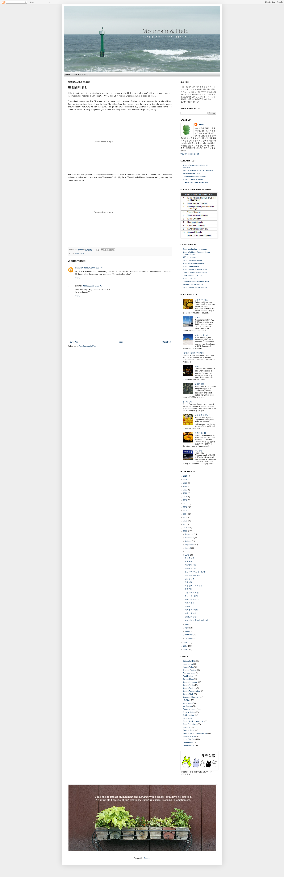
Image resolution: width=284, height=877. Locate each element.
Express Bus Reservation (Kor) (195, 272)
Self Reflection (188, 715)
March (188, 631)
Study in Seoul (188, 730)
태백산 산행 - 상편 (202, 335)
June (187, 555)
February (189, 635)
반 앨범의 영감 (190, 617)
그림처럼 (188, 582)
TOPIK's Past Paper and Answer (195, 182)
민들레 (187, 606)
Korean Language (190, 682)
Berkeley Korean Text (191, 173)
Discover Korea (80, 74)
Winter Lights (188, 742)
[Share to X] (107, 249)
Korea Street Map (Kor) (192, 266)
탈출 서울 (188, 561)
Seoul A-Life (187, 718)
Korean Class (188, 679)
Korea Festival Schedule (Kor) (195, 269)
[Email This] (102, 249)
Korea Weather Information (193, 263)
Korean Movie (188, 685)
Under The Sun (189, 739)
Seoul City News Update (192, 260)
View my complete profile (190, 154)
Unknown (79, 268)
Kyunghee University (191, 697)
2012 (185, 521)
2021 (185, 490)
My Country (187, 706)
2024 (185, 479)
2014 (185, 514)
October (188, 541)
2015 (185, 510)
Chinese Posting (189, 670)
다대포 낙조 (189, 558)
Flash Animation (189, 673)
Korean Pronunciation (191, 691)
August (188, 548)
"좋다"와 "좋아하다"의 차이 (193, 353)
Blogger (147, 858)
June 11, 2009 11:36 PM (92, 286)
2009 (185, 531)
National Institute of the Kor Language (198, 170)
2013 (185, 517)
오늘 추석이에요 (201, 300)
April (187, 628)
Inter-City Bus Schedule (192, 275)
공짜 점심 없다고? (192, 599)
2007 (185, 646)
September (190, 545)
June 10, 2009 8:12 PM (93, 268)
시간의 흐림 (189, 603)
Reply (77, 278)
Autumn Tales (188, 667)
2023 (185, 483)
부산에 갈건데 (190, 568)
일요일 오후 (189, 579)
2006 (185, 650)
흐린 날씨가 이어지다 (193, 586)
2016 (185, 507)
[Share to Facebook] (110, 249)
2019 (185, 497)
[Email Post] (97, 250)
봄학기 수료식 (190, 613)
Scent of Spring (189, 712)
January (188, 638)
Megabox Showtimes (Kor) (193, 284)
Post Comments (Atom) (88, 346)
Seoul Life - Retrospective (193, 721)
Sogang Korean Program (193, 179)
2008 (185, 643)
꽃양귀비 (188, 589)
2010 (185, 528)
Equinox (80, 250)
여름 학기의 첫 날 (192, 593)
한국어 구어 (187, 402)
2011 (185, 524)
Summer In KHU (189, 736)
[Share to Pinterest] (113, 249)
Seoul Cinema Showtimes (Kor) (195, 287)
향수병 (197, 366)
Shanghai (187, 727)
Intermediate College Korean (194, 176)
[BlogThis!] (104, 249)
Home (67, 74)
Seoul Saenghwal (190, 724)
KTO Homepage (189, 257)
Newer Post (73, 342)
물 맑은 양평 (200, 384)
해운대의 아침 (190, 565)
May (187, 624)
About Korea (188, 664)
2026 (185, 476)
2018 (185, 500)
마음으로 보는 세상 (192, 575)
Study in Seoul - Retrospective (195, 733)
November (189, 538)
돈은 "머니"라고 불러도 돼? (195, 572)
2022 (185, 486)
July (187, 552)
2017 (185, 504)
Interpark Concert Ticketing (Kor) (196, 281)
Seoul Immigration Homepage (195, 249)
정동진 (197, 317)
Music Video (79, 253)
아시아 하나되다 (191, 596)
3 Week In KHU (189, 661)
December (189, 534)
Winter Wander (189, 745)
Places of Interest (189, 709)
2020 (185, 493)
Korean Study (188, 694)
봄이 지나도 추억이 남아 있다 (196, 620)
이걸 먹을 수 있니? (202, 415)
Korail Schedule (189, 278)
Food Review (188, 676)
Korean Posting (189, 688)
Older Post (166, 342)
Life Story (186, 700)
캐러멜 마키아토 (191, 610)
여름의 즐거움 (200, 433)
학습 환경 (198, 451)
